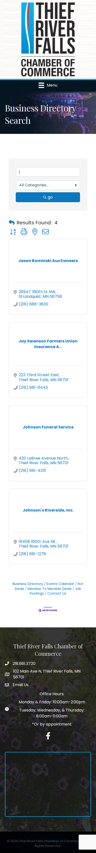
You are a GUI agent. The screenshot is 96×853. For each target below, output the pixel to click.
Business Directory (28, 584)
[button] (12, 222)
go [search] (50, 197)
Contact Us (56, 593)
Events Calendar (60, 584)
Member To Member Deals (50, 588)
